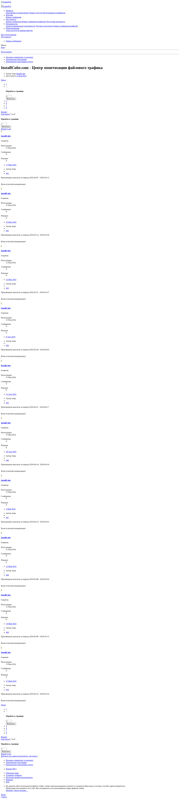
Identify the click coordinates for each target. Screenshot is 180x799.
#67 (7, 518)
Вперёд (4, 112)
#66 (7, 460)
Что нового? (11, 19)
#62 (7, 231)
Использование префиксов (54, 13)
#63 (7, 288)
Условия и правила (14, 775)
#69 (7, 632)
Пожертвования (12, 28)
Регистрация (6, 52)
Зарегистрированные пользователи (20, 26)
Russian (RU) (11, 769)
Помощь (9, 780)
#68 (7, 575)
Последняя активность (55, 22)
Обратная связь (12, 773)
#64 (7, 345)
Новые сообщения (13, 17)
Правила (9, 11)
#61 (7, 173)
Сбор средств (11, 30)
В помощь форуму (25, 30)
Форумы (9, 15)
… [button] (7, 86)
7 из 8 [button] (12, 114)
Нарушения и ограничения (17, 13)
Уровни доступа (35, 13)
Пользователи (12, 24)
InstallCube (20, 74)
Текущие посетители (44, 26)
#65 (7, 403)
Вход (3, 47)
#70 (7, 690)
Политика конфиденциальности (19, 777)
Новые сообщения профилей (34, 22)
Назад (3, 80)
